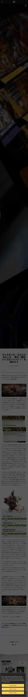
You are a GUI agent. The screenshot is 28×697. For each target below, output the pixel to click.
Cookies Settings (13, 692)
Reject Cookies (12, 689)
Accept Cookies (12, 685)
